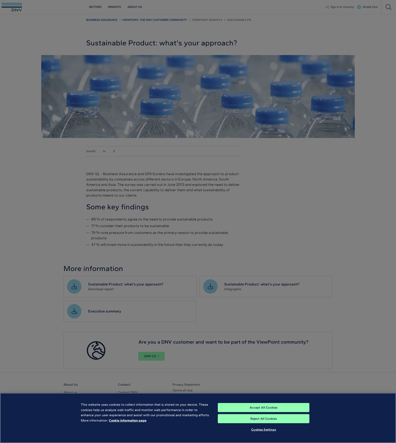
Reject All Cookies (263, 419)
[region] (198, 418)
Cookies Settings (263, 429)
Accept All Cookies (264, 407)
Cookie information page (127, 420)
